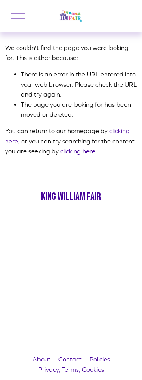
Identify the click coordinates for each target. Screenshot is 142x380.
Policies (100, 359)
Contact (70, 359)
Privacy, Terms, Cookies (71, 369)
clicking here (77, 151)
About (41, 359)
